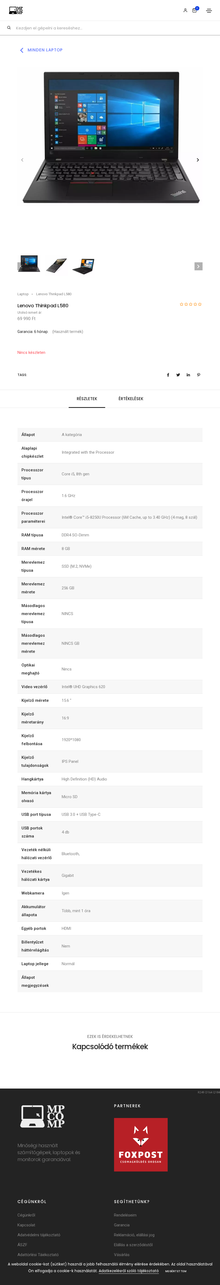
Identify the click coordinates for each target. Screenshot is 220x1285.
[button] (198, 160)
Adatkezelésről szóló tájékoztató (129, 1270)
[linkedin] (188, 375)
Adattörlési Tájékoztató (38, 1254)
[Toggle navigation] (209, 11)
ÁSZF (22, 1244)
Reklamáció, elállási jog (134, 1235)
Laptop (23, 294)
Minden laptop (44, 50)
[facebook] (168, 375)
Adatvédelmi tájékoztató (38, 1235)
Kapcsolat (26, 1225)
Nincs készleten (31, 352)
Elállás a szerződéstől (133, 1244)
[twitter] (178, 375)
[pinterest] (199, 375)
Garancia (122, 1225)
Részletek (87, 398)
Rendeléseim (125, 1215)
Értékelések (131, 398)
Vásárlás (122, 1254)
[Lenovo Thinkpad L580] (110, 136)
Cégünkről (26, 1215)
